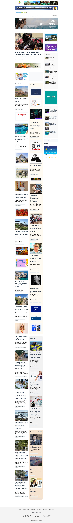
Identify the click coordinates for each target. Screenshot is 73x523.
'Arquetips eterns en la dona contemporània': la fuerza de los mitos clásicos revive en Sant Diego (35, 289)
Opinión (37, 453)
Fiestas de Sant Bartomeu (18, 205)
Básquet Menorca (39, 393)
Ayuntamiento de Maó (19, 347)
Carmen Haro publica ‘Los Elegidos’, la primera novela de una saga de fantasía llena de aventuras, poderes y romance (53, 111)
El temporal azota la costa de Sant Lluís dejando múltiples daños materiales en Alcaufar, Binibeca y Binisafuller (21, 425)
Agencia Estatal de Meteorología (21, 376)
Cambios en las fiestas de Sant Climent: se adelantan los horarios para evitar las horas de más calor (53, 77)
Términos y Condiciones (51, 509)
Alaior (26, 376)
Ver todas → (26, 83)
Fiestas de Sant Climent (33, 240)
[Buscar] (56, 16)
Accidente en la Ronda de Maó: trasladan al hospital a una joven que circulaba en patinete (53, 72)
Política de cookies (39, 509)
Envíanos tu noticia (33, 509)
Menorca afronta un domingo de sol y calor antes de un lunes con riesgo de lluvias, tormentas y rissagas (21, 138)
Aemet (16, 376)
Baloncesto (32, 393)
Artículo (31, 453)
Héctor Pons (24, 347)
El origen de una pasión (35, 165)
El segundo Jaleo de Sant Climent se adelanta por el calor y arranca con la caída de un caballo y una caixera (28, 54)
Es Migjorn (34, 174)
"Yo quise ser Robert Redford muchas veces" (52, 127)
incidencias (17, 320)
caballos (37, 239)
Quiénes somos (20, 509)
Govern (16, 109)
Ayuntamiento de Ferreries (18, 204)
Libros (34, 137)
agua (16, 347)
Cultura (31, 137)
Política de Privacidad (44, 509)
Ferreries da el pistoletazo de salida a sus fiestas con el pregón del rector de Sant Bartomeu (35, 198)
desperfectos (22, 496)
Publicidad (28, 509)
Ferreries (23, 204)
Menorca (22, 109)
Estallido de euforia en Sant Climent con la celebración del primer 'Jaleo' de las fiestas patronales (35, 228)
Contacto (24, 509)
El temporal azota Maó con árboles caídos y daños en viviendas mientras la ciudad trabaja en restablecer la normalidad (21, 485)
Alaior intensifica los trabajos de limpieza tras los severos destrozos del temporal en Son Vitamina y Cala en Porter (21, 365)
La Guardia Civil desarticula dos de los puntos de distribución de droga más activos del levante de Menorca (52, 59)
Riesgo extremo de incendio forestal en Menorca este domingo (21, 100)
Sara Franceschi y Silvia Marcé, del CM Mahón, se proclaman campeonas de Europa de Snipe (36, 355)
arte (31, 174)
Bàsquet (35, 393)
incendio (19, 109)
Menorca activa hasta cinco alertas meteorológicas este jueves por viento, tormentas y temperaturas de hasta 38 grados (53, 65)
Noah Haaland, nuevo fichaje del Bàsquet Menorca (35, 384)
